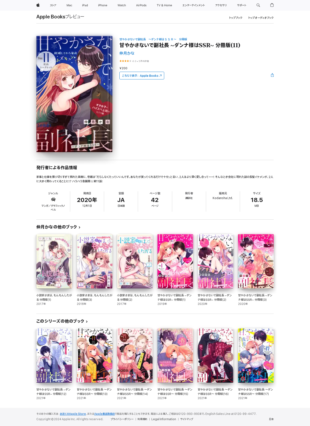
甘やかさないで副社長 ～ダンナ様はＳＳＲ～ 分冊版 (153, 39)
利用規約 (142, 419)
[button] (258, 5)
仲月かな (126, 53)
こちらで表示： (140, 75)
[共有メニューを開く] (272, 76)
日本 (271, 419)
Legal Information (163, 419)
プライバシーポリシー (122, 419)
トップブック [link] (235, 18)
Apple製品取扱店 (104, 414)
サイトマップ (186, 419)
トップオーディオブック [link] (261, 18)
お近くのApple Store (73, 414)
